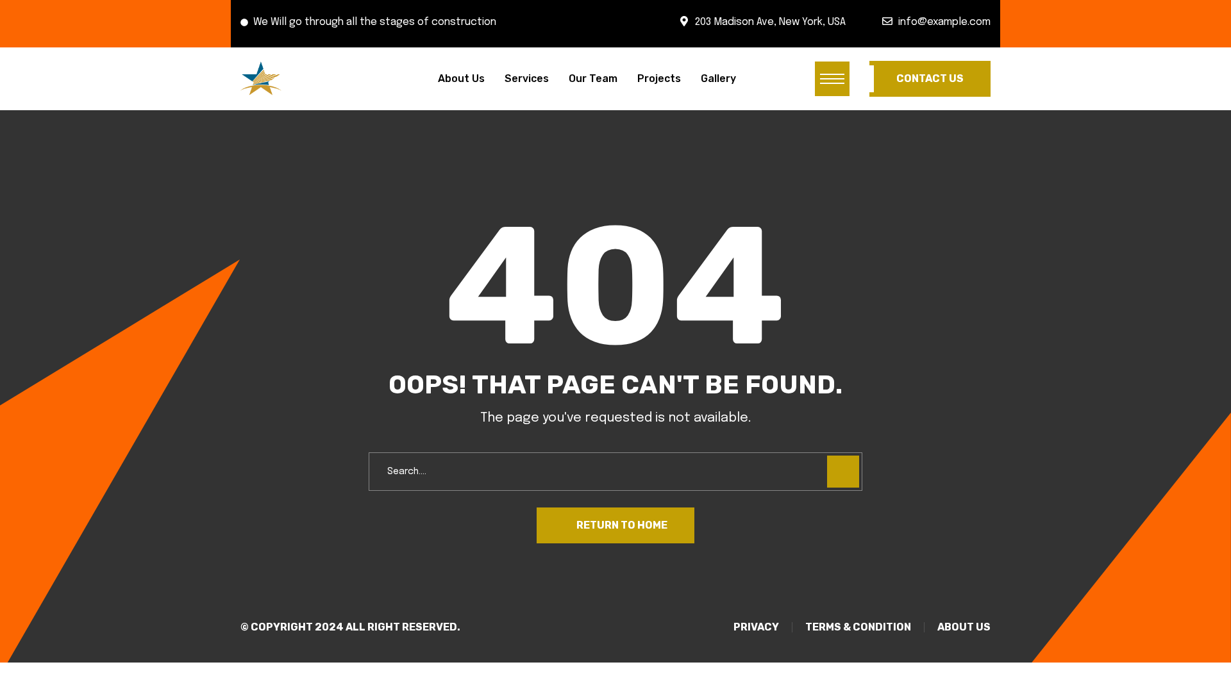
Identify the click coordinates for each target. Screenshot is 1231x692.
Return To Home (621, 525)
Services (527, 78)
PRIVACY (756, 627)
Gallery (718, 78)
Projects (659, 78)
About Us (461, 78)
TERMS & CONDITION (858, 627)
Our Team (593, 78)
